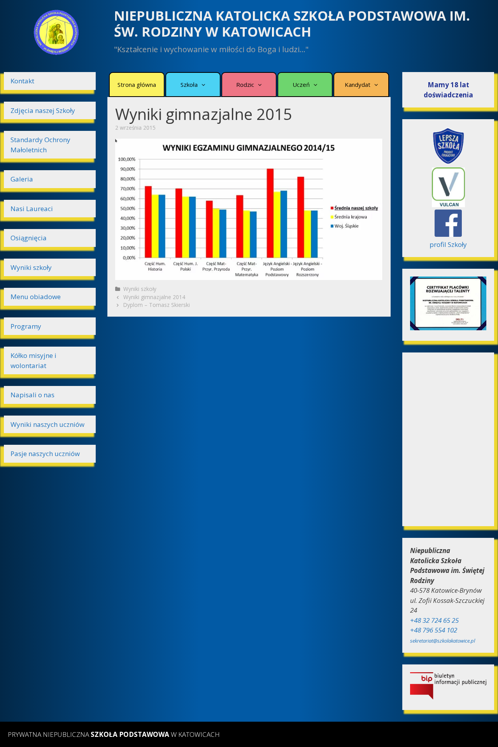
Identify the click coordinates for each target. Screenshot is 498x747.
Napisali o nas (32, 394)
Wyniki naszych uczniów (47, 424)
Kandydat (357, 84)
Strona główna (136, 84)
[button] (202, 84)
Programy (26, 326)
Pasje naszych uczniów (45, 453)
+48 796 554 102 (433, 629)
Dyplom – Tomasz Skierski (156, 304)
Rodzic (245, 84)
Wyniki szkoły (139, 288)
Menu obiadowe (36, 296)
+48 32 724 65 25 (434, 620)
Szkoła (189, 84)
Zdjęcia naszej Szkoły (43, 110)
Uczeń (301, 84)
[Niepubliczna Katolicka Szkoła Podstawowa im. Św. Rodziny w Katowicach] (56, 31)
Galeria (22, 178)
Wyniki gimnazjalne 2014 (154, 297)
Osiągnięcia (29, 237)
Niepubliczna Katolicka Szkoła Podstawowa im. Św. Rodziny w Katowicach (292, 24)
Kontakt (22, 80)
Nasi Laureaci (32, 208)
